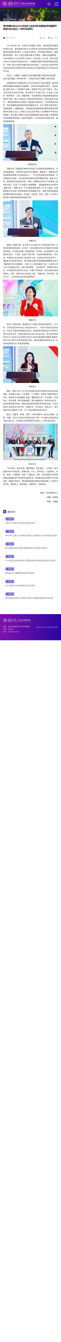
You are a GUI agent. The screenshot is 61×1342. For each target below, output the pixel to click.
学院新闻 (12, 19)
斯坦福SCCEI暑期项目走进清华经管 (19, 573)
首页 (4, 19)
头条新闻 (22, 19)
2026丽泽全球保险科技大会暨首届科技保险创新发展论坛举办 (30, 560)
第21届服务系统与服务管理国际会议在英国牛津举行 (26, 548)
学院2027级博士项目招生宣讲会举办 (20, 523)
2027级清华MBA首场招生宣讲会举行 (20, 586)
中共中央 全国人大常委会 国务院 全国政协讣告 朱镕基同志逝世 (31, 535)
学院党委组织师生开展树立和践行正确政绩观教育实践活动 (29, 598)
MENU (56, 4)
